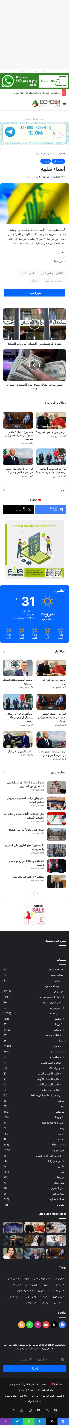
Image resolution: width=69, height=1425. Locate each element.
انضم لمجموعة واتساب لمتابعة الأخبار (34, 70)
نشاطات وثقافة (54, 1035)
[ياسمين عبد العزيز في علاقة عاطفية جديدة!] (13, 1253)
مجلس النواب (31, 1296)
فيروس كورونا (58, 1296)
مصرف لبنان (15, 1296)
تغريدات (60, 1111)
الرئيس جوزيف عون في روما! (51, 432)
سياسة (37, 153)
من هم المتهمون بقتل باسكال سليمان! (41, 92)
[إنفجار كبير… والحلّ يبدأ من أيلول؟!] (56, 834)
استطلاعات (56, 1057)
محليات (58, 1029)
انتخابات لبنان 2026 (51, 1062)
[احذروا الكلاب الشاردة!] (56, 1227)
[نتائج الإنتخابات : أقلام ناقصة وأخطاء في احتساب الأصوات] (56, 818)
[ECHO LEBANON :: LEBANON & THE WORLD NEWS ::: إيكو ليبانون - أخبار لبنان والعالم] (46, 103)
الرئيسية (58, 153)
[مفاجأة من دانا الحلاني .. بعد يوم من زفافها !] (34, 1240)
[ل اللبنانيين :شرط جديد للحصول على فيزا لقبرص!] (13, 1227)
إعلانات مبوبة (57, 975)
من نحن (34, 1395)
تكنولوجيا (59, 1117)
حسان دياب (59, 1290)
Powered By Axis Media (40, 1390)
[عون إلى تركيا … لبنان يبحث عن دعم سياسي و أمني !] (18, 456)
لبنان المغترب (57, 1188)
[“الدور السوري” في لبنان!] (18, 739)
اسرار (61, 1040)
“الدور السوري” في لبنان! (20, 751)
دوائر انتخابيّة (55, 1068)
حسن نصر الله (53, 280)
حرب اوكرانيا (55, 1161)
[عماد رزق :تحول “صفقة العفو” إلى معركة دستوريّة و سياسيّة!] (18, 420)
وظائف (58, 980)
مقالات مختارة (57, 1199)
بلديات (61, 1100)
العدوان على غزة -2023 (49, 1155)
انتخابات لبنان (57, 1051)
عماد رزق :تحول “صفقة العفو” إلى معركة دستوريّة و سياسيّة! (19, 435)
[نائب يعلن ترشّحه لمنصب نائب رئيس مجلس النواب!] (56, 803)
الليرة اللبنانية (58, 1284)
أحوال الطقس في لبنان (50, 996)
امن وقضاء (56, 1013)
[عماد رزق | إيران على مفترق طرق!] (13, 1240)
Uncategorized (56, 969)
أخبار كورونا (56, 1007)
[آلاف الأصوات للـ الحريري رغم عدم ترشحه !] (56, 866)
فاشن (61, 1166)
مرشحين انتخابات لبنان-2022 (46, 1095)
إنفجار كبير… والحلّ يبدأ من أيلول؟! (26, 829)
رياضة (61, 1133)
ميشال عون (59, 1302)
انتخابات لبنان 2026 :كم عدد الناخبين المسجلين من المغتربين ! (25, 784)
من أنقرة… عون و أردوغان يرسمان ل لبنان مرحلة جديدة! (51, 470)
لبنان (34, 280)
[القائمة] (64, 105)
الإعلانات (24, 1395)
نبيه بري (45, 1302)
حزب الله (27, 273)
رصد (62, 1128)
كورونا (58, 1024)
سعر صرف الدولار (25, 1290)
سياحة (61, 1139)
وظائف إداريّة (51, 986)
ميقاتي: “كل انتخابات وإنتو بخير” (28, 877)
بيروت (45, 1284)
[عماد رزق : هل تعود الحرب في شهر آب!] (34, 1253)
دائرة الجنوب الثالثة (48, 1073)
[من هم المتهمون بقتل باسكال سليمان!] (18, 668)
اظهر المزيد (35, 292)
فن (62, 1171)
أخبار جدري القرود (52, 1002)
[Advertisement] (34, 34)
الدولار (26, 1278)
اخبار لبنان (47, 153)
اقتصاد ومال (58, 1046)
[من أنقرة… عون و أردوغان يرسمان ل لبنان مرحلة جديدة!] (51, 456)
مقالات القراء (57, 1193)
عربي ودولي (57, 1150)
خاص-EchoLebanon (53, 1122)
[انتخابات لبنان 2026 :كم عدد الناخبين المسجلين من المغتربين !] (56, 787)
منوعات (60, 1204)
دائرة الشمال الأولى (48, 1079)
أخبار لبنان (59, 1278)
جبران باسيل (31, 1284)
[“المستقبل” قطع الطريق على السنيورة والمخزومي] (56, 850)
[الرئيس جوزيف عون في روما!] (51, 420)
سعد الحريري (43, 1290)
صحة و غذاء (58, 1144)
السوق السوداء (12, 1278)
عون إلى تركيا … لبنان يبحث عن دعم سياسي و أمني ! (19, 470)
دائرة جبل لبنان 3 (49, 1090)
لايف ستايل (58, 1182)
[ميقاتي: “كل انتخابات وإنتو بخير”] (56, 881)
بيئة (62, 1106)
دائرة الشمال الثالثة (48, 1084)
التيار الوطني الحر (51, 273)
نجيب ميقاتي (31, 1302)
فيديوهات (59, 1177)
